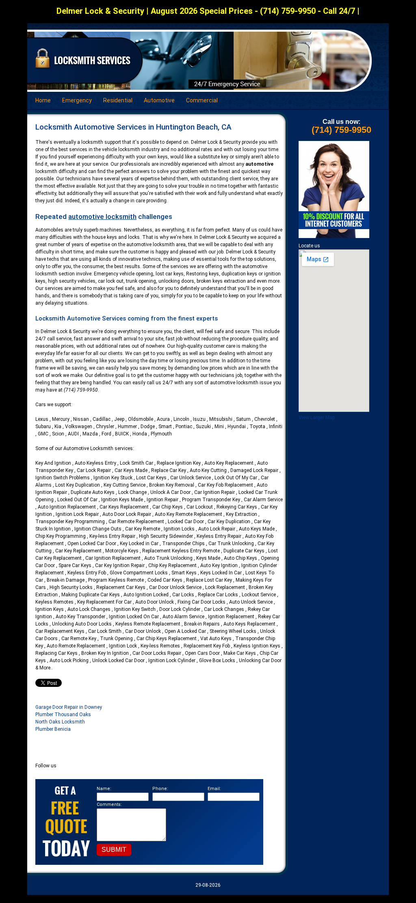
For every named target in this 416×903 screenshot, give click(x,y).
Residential (117, 100)
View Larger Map (317, 417)
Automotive (159, 100)
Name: (104, 788)
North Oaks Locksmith (60, 722)
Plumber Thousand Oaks (63, 714)
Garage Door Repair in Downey (68, 707)
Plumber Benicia (53, 729)
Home (43, 100)
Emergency (77, 100)
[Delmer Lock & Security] (82, 69)
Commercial (202, 100)
